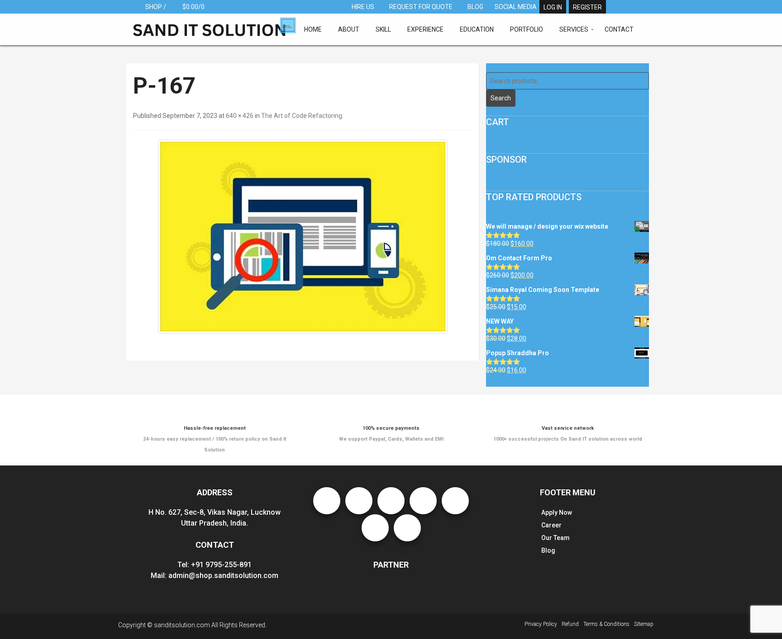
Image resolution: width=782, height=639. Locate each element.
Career (551, 525)
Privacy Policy (541, 624)
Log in (553, 7)
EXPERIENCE (425, 29)
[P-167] (302, 237)
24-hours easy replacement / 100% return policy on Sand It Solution (214, 439)
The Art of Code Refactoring (301, 115)
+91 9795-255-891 (221, 564)
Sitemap (643, 624)
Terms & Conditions (606, 624)
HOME (313, 29)
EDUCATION (477, 29)
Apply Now (556, 512)
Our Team (555, 537)
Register (587, 7)
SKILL (383, 29)
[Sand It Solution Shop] (214, 26)
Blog (548, 550)
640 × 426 (239, 115)
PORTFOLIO (526, 29)
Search (501, 98)
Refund (570, 624)
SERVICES (573, 29)
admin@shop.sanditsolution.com (223, 575)
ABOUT (348, 29)
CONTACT (619, 29)
